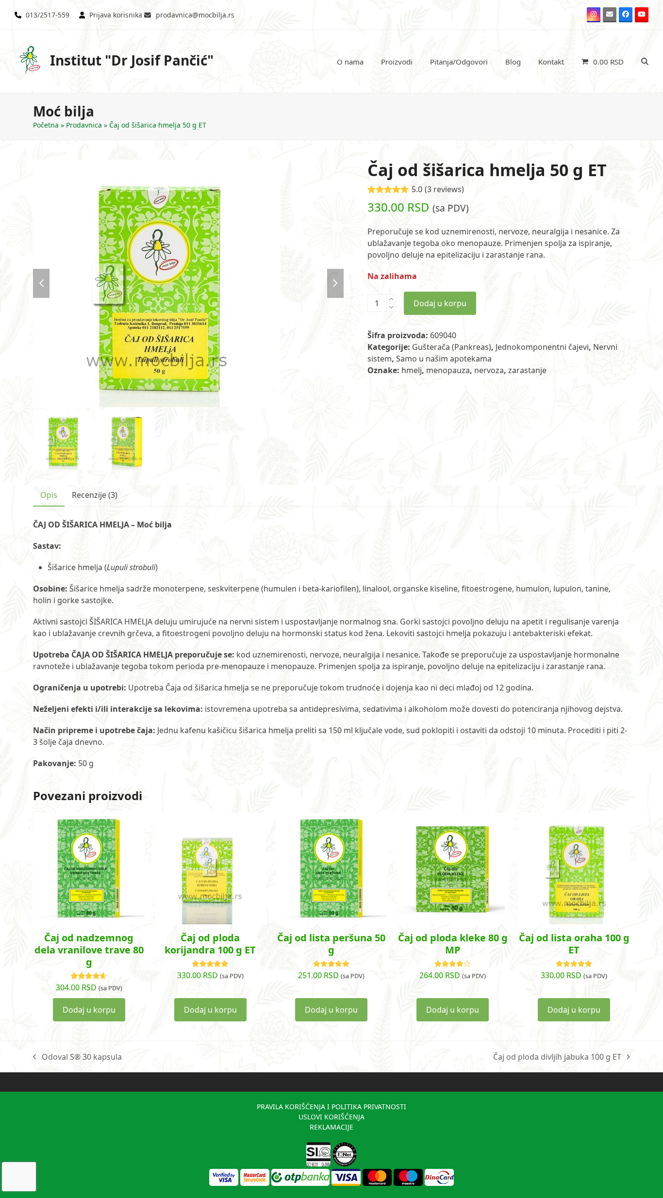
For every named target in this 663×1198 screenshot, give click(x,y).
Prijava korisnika (115, 14)
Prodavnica (84, 125)
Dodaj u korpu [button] (89, 1009)
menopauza (448, 370)
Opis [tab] (48, 495)
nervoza (489, 370)
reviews (444, 189)
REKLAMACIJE (331, 1127)
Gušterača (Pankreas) (451, 347)
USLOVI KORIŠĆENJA (331, 1116)
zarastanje (527, 370)
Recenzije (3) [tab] (94, 495)
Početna (46, 125)
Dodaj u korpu (440, 303)
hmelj (411, 370)
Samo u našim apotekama (444, 358)
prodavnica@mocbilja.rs (195, 14)
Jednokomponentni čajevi (542, 347)
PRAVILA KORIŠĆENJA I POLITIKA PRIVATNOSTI (331, 1106)
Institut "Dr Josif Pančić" (132, 60)
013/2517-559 (47, 14)
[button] (602, 61)
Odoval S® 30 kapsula (77, 1057)
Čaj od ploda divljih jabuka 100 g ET (557, 1057)
